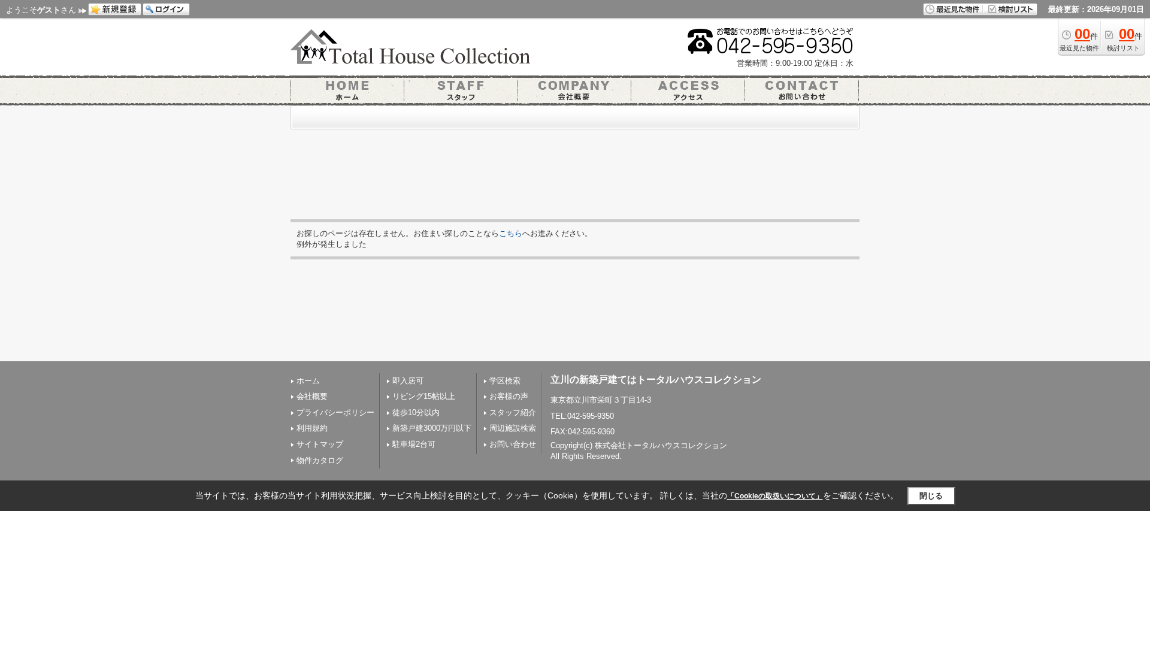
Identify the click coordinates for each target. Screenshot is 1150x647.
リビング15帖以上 (423, 396)
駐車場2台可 (413, 444)
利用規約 (312, 428)
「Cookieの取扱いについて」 (775, 496)
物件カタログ (319, 460)
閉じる (931, 495)
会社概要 (312, 396)
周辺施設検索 (512, 428)
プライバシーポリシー (335, 412)
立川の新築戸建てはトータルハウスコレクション (655, 379)
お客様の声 (508, 396)
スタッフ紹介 (512, 412)
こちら (510, 233)
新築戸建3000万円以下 (431, 428)
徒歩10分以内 (416, 412)
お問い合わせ (512, 444)
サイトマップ (319, 444)
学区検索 (504, 380)
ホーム (308, 380)
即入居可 (407, 380)
